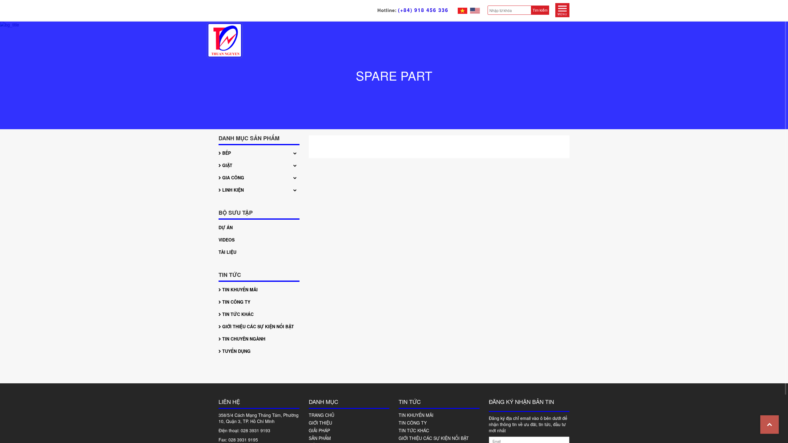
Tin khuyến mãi (239, 289)
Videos (227, 240)
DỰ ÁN (226, 227)
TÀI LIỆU (227, 252)
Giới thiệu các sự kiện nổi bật (257, 326)
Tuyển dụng (236, 351)
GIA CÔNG (232, 177)
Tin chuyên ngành (243, 339)
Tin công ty (235, 302)
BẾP (226, 153)
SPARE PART (394, 75)
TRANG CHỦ (321, 415)
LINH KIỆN (232, 190)
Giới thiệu (320, 423)
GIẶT (226, 165)
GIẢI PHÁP (319, 430)
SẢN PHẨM (320, 438)
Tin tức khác (237, 314)
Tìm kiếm (540, 10)
